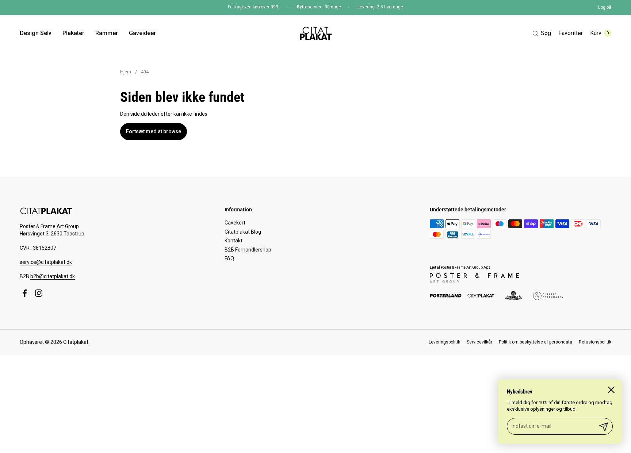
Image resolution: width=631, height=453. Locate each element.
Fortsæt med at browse (153, 131)
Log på (604, 7)
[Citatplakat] (315, 33)
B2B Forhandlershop (248, 250)
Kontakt (233, 240)
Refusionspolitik (595, 342)
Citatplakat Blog (243, 232)
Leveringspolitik (444, 342)
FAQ (229, 258)
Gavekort (235, 223)
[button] (541, 33)
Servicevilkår (479, 342)
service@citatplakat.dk (46, 262)
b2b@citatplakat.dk (52, 276)
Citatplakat (75, 342)
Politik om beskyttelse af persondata (535, 342)
